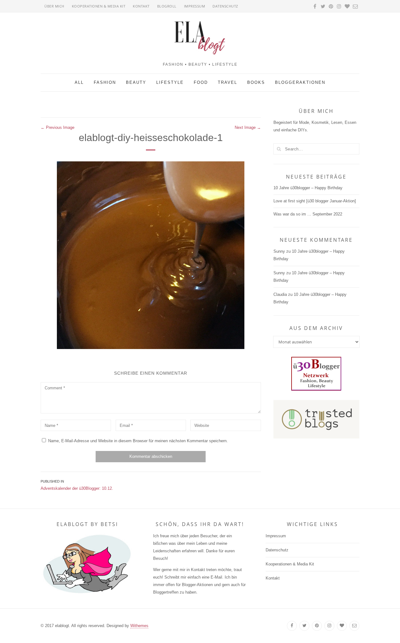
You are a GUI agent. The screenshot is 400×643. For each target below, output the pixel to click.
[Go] (279, 148)
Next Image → (248, 127)
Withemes (139, 625)
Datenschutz (225, 6)
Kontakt (141, 6)
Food (201, 82)
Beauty (136, 82)
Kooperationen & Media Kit (99, 6)
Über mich (54, 6)
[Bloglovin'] (342, 626)
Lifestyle (170, 82)
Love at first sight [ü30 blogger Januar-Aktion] (314, 201)
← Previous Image (57, 127)
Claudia (280, 294)
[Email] (354, 626)
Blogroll (167, 6)
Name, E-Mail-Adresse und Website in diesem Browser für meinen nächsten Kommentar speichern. (138, 440)
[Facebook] (292, 626)
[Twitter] (304, 626)
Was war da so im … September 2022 (307, 214)
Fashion (105, 82)
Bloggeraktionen (300, 82)
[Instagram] (329, 626)
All (79, 82)
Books (256, 82)
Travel (227, 82)
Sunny (279, 251)
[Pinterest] (317, 626)
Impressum (194, 6)
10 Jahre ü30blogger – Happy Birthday (307, 187)
